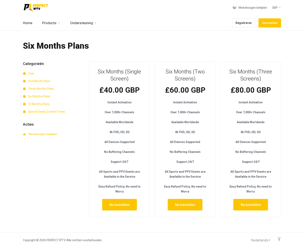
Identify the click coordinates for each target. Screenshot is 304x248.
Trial (30, 73)
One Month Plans (38, 81)
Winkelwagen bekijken (42, 134)
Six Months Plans (38, 96)
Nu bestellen (119, 205)
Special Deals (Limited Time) (46, 111)
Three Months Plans (40, 88)
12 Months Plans (38, 104)
